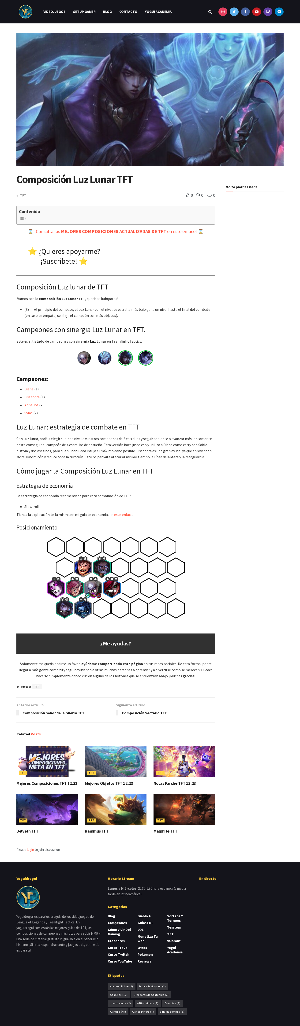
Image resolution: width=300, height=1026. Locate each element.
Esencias (172, 1003)
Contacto (128, 11)
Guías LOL (145, 923)
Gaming (118, 1011)
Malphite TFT (165, 831)
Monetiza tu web (148, 938)
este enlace (123, 514)
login (30, 849)
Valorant (174, 941)
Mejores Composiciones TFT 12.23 (47, 783)
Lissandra (32, 397)
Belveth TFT (27, 831)
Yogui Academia (158, 11)
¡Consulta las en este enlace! (115, 231)
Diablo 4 (144, 916)
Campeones (117, 923)
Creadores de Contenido (151, 994)
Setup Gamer (84, 11)
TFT (23, 195)
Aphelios (31, 405)
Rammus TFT (96, 831)
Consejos (119, 994)
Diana (29, 389)
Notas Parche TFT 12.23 (175, 783)
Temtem (174, 927)
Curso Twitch (118, 954)
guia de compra (172, 1011)
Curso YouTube (120, 961)
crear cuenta (120, 1003)
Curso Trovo (118, 947)
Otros (142, 947)
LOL (141, 929)
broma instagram (152, 986)
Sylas (28, 413)
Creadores (116, 941)
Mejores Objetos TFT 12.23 (109, 783)
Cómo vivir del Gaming (119, 931)
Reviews (144, 961)
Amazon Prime (121, 986)
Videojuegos (54, 11)
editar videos (147, 1003)
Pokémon (145, 954)
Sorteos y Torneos (175, 918)
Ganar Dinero (143, 1011)
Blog (107, 11)
